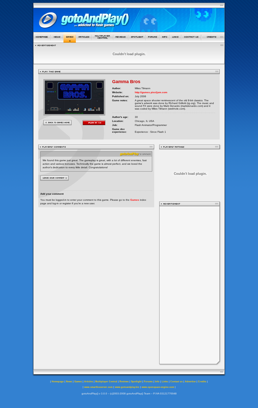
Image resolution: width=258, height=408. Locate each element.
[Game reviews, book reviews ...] (121, 41)
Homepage (58, 381)
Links (165, 381)
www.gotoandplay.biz (127, 387)
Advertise (190, 381)
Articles (88, 381)
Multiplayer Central (106, 381)
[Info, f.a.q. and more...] (165, 41)
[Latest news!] (57, 41)
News (69, 381)
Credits (202, 381)
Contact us (176, 381)
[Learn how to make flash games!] (84, 41)
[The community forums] (152, 41)
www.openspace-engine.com (158, 387)
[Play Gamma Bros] (74, 114)
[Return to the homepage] (42, 41)
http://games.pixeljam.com (151, 92)
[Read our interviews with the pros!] (137, 41)
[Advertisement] (189, 285)
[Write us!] (191, 41)
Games (134, 199)
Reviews (124, 381)
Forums (148, 381)
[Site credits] (213, 41)
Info (157, 381)
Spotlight (136, 381)
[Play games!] (69, 41)
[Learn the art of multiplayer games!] (102, 41)
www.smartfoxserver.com (98, 387)
